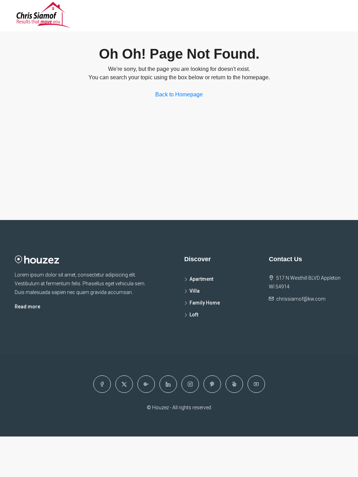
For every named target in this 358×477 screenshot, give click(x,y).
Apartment (201, 279)
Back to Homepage (179, 94)
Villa (194, 291)
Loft (193, 314)
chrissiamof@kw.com (300, 299)
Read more (27, 306)
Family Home (204, 303)
